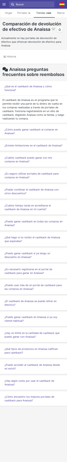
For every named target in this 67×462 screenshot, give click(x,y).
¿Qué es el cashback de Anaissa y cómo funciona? (28, 88)
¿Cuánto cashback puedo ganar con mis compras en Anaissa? (28, 159)
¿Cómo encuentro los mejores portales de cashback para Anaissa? (29, 398)
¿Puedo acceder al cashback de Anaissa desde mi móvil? (32, 366)
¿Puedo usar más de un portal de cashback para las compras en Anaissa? (33, 287)
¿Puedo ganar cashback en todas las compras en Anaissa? (33, 223)
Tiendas (43, 12)
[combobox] (31, 4)
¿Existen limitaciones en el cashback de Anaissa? (33, 145)
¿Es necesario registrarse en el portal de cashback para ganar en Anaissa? (28, 271)
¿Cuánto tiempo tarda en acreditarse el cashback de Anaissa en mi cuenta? (28, 207)
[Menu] (4, 4)
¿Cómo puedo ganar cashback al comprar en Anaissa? (31, 131)
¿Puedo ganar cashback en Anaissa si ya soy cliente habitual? (31, 318)
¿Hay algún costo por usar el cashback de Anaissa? (29, 382)
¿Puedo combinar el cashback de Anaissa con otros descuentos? (32, 191)
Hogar (8, 12)
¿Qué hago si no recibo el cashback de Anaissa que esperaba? (32, 239)
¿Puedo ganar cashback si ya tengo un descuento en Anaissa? (27, 255)
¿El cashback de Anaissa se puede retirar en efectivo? (31, 303)
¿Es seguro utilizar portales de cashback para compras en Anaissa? (32, 175)
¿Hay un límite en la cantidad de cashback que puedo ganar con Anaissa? (32, 334)
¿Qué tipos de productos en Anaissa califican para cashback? (31, 350)
